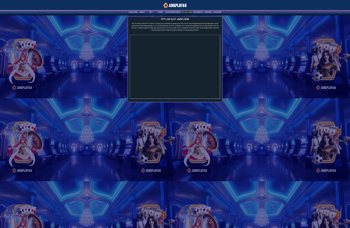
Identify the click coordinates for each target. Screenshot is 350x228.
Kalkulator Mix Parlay (173, 12)
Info (150, 12)
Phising (160, 12)
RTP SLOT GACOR (187, 12)
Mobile (142, 12)
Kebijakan (208, 12)
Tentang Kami (133, 12)
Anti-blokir (217, 12)
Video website (198, 12)
